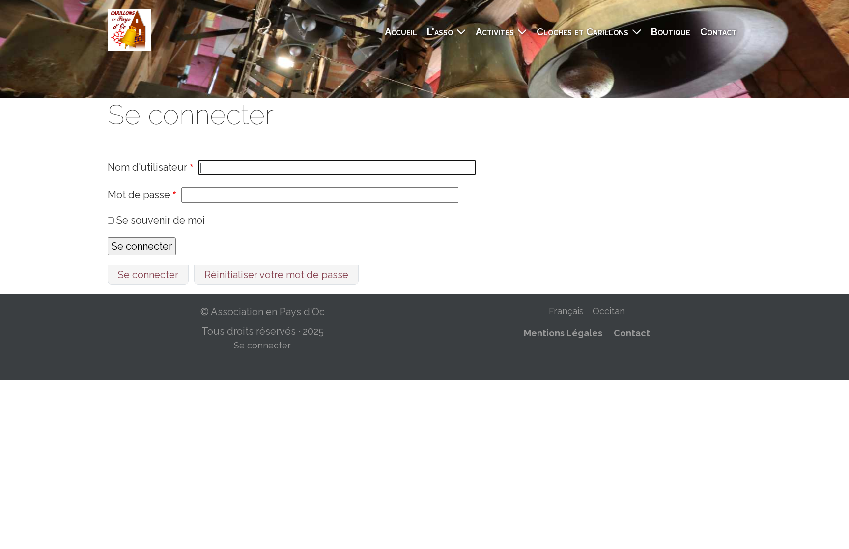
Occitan (609, 311)
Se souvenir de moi (160, 220)
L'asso (440, 32)
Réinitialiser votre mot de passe (276, 275)
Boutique (670, 32)
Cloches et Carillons (582, 32)
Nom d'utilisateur (147, 167)
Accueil (401, 32)
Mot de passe (139, 195)
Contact (718, 32)
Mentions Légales (563, 333)
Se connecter (148, 275)
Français (566, 311)
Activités (495, 32)
